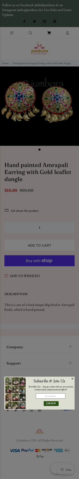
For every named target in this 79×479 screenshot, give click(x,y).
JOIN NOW (51, 403)
